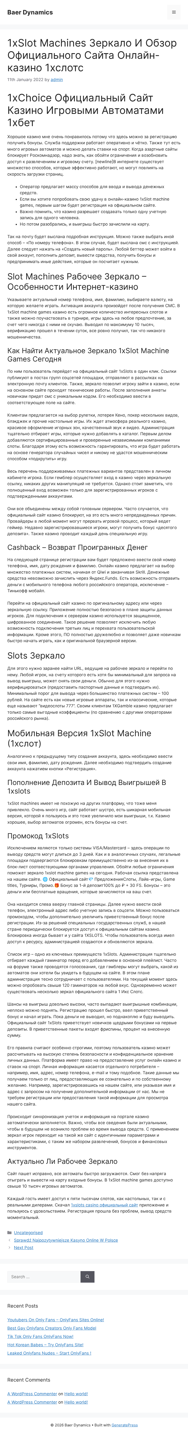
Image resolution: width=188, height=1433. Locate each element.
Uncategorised (28, 1232)
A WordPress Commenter (32, 1393)
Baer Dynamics (30, 12)
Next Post (23, 1247)
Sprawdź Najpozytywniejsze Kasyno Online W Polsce (66, 1240)
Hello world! (76, 1393)
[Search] (87, 1277)
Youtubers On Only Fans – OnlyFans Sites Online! (55, 1319)
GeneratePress (125, 1425)
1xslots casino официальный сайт (104, 1205)
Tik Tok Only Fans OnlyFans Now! (40, 1336)
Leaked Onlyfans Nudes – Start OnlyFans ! (49, 1353)
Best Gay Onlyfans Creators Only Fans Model (51, 1328)
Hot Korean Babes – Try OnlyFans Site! (45, 1344)
